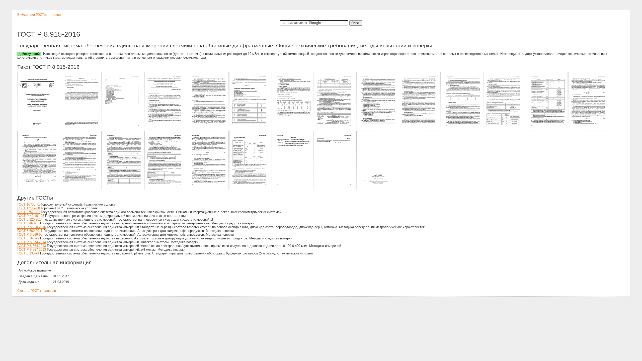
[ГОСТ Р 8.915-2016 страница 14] (589, 130)
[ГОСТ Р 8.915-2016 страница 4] (165, 130)
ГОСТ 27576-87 (28, 212)
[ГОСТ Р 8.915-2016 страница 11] (462, 130)
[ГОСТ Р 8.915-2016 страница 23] (377, 189)
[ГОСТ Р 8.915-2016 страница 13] (547, 130)
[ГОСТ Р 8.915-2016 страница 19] (208, 189)
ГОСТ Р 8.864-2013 (31, 246)
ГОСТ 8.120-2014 (30, 219)
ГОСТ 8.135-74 (28, 253)
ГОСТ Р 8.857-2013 (31, 249)
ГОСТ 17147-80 (28, 208)
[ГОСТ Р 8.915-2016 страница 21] (293, 189)
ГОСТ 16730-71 (28, 204)
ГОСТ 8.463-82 (28, 223)
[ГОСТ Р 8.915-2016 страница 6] (250, 130)
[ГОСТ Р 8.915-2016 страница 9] (377, 130)
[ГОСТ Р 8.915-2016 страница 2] (81, 130)
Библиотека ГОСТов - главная (39, 15)
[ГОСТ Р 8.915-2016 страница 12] (505, 130)
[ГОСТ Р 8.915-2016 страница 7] (293, 130)
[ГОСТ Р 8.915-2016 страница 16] (81, 189)
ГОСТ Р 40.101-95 (30, 216)
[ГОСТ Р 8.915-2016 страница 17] (123, 189)
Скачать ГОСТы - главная (36, 291)
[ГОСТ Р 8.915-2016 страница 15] (38, 189)
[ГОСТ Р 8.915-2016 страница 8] (335, 130)
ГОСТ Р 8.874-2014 (31, 242)
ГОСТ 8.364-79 (28, 238)
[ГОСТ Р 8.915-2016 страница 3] (123, 130)
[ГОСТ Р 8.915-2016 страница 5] (208, 130)
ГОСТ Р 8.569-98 (29, 234)
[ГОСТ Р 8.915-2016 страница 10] (420, 130)
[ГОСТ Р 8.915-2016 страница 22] (335, 189)
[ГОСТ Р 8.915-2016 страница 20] (250, 189)
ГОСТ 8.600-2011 (29, 231)
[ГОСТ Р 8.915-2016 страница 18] (165, 189)
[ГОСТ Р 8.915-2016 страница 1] (38, 130)
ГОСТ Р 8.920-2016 (31, 227)
